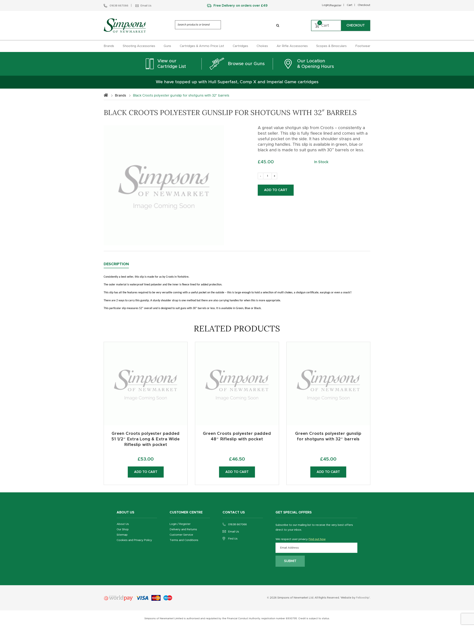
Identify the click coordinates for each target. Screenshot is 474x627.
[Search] (277, 26)
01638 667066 (237, 524)
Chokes (262, 46)
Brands (109, 46)
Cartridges (240, 46)
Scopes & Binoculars (331, 46)
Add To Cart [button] (237, 472)
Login (331, 5)
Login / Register (180, 524)
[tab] (119, 264)
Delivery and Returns (183, 529)
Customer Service (181, 534)
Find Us (233, 538)
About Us (123, 524)
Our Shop (123, 529)
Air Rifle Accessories (292, 46)
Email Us (233, 531)
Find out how (317, 539)
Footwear (362, 46)
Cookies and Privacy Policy (134, 540)
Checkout (364, 5)
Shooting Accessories (139, 46)
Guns (167, 46)
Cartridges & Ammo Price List (202, 46)
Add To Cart (275, 190)
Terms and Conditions (184, 540)
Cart (349, 5)
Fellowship (362, 597)
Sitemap (122, 534)
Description (116, 264)
